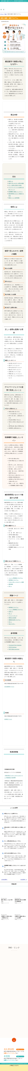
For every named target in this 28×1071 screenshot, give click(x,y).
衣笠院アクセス (8, 719)
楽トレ (10, 586)
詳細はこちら (20, 1049)
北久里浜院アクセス (9, 686)
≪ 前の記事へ (4, 879)
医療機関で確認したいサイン (15, 191)
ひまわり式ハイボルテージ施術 (16, 582)
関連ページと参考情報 (13, 197)
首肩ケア (11, 611)
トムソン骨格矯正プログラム (16, 578)
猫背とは (10, 181)
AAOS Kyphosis (12, 647)
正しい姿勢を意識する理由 (15, 185)
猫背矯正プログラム (13, 580)
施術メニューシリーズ (5, 919)
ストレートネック (13, 615)
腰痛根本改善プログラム (15, 619)
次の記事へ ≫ (24, 879)
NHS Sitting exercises (14, 649)
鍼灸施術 (11, 584)
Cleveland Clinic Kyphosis (15, 645)
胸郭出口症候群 (12, 617)
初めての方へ (12, 624)
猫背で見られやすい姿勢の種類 (16, 183)
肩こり (10, 613)
